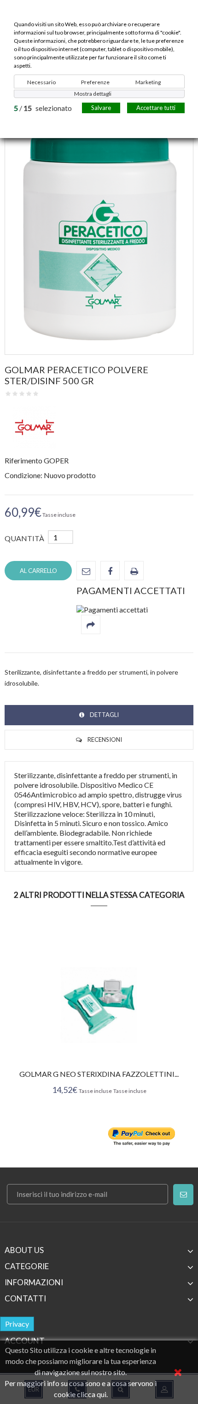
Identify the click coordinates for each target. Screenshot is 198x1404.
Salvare (101, 107)
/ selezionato (43, 108)
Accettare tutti (155, 107)
